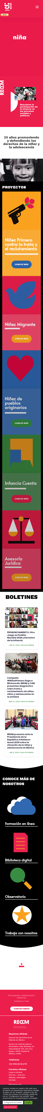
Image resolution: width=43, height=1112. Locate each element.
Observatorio (15, 896)
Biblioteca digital (18, 860)
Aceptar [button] (28, 1102)
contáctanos (22, 1009)
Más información (10, 1107)
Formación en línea (20, 823)
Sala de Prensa (27, 645)
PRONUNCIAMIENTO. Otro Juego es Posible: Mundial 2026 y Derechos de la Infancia (21, 636)
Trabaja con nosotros (21, 932)
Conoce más (21, 264)
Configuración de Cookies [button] (13, 1102)
